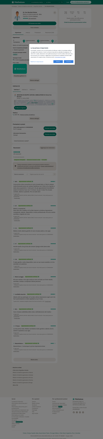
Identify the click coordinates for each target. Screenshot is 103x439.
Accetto (68, 61)
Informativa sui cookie (60, 57)
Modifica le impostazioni (37, 61)
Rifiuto (58, 61)
